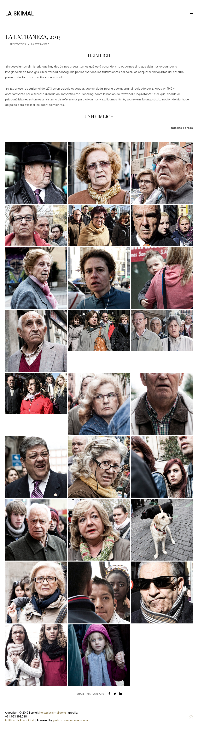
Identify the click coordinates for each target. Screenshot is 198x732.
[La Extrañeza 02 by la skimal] (99, 173)
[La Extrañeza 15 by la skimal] (36, 467)
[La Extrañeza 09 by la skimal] (36, 341)
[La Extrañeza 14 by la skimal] (162, 404)
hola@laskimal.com (52, 713)
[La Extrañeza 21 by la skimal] (36, 592)
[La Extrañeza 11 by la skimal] (162, 330)
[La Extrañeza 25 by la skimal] (99, 655)
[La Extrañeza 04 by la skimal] (36, 225)
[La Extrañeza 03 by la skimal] (162, 173)
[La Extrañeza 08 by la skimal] (162, 278)
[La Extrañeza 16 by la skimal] (99, 467)
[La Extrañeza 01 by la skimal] (36, 173)
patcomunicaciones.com (70, 720)
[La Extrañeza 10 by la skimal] (99, 330)
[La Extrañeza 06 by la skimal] (162, 225)
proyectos (18, 44)
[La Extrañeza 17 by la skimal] (162, 467)
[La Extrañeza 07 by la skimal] (99, 278)
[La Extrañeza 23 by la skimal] (162, 592)
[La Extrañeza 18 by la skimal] (36, 530)
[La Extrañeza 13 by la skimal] (99, 404)
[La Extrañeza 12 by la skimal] (36, 393)
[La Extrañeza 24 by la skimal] (36, 655)
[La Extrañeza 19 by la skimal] (99, 530)
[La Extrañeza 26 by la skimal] (36, 278)
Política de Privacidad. (20, 720)
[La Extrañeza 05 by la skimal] (99, 225)
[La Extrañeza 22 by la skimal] (99, 592)
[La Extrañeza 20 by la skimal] (162, 530)
